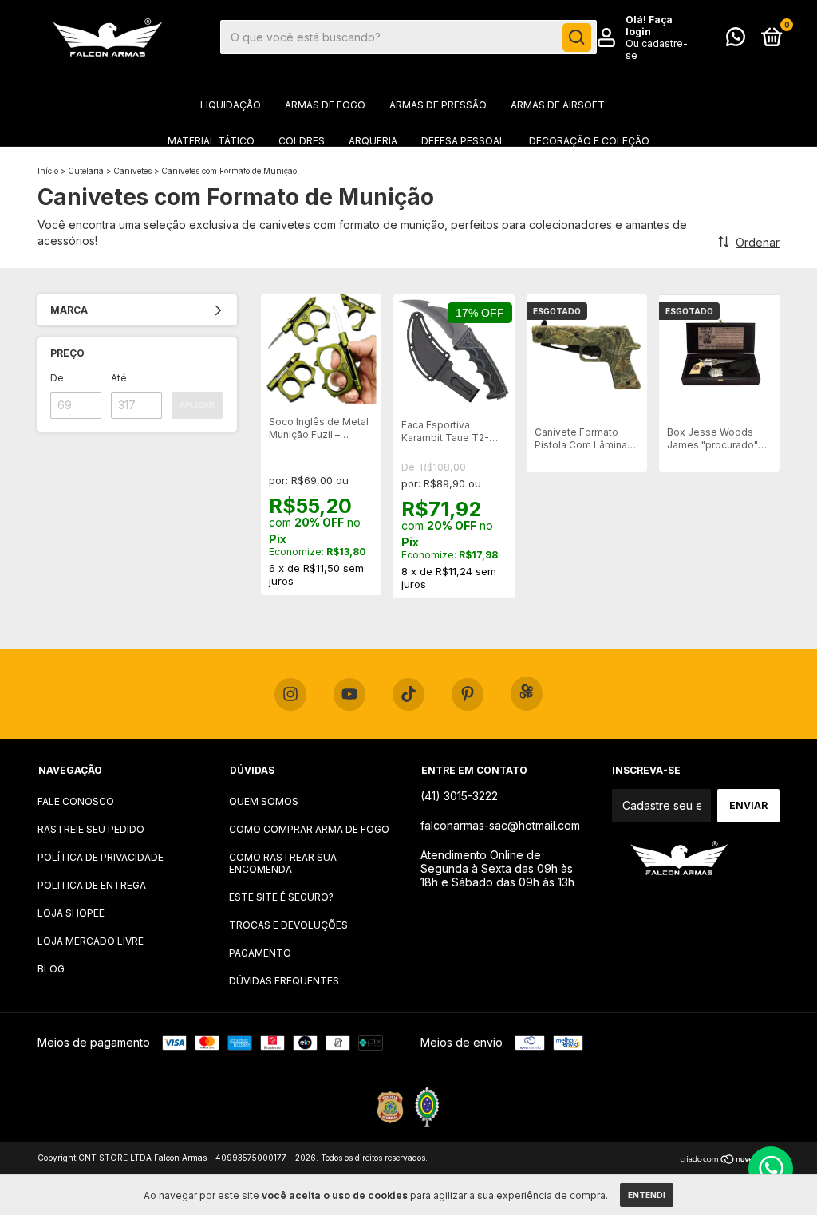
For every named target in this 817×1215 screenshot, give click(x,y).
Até (119, 378)
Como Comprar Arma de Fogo (309, 829)
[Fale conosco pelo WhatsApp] (735, 40)
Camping (306, 177)
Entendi (646, 1195)
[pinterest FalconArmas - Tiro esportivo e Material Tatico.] (467, 695)
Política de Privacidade (100, 857)
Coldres (301, 141)
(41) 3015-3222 (459, 796)
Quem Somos (263, 801)
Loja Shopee (71, 913)
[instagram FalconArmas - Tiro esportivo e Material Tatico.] (290, 695)
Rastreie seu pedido (90, 829)
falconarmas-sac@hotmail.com (500, 825)
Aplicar (197, 404)
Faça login (649, 25)
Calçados (519, 177)
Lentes (371, 177)
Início (47, 171)
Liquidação (230, 105)
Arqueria (373, 141)
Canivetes (132, 171)
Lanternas (230, 177)
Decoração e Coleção (589, 141)
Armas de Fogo (325, 105)
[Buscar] (576, 37)
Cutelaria (441, 177)
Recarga (593, 177)
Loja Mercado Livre (90, 941)
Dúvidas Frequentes (284, 981)
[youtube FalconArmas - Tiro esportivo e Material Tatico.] (349, 695)
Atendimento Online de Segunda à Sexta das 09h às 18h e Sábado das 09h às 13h (497, 868)
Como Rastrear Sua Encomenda (283, 863)
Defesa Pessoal (463, 141)
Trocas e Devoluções (288, 925)
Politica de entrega (91, 885)
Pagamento (260, 953)
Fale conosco (75, 801)
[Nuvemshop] (730, 1159)
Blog (51, 969)
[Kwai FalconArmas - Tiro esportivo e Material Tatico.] (527, 694)
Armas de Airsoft (558, 105)
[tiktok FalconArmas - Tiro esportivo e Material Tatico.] (408, 695)
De (57, 378)
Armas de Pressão (438, 105)
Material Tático (211, 141)
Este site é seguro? (281, 897)
